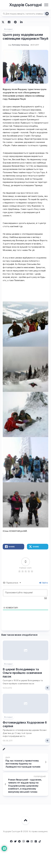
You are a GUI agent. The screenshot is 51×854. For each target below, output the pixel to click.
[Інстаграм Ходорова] (31, 841)
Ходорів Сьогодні (25, 5)
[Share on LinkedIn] (21, 22)
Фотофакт (8, 29)
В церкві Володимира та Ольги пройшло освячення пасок (22, 673)
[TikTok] (40, 841)
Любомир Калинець (20, 45)
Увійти (44, 583)
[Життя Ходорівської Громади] (11, 841)
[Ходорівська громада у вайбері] (23, 841)
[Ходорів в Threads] (36, 841)
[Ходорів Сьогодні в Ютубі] (27, 841)
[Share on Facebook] (9, 22)
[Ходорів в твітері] (15, 841)
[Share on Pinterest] (15, 22)
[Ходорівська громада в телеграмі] (19, 841)
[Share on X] (3, 22)
